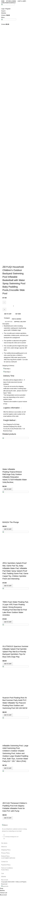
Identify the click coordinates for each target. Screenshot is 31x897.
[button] (7, 818)
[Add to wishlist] (13, 800)
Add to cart (7, 314)
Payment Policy (5, 865)
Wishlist (3, 876)
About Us (4, 846)
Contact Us (4, 861)
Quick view (9, 800)
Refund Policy (5, 856)
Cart (2, 873)
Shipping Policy (5, 850)
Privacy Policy (5, 853)
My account (4, 880)
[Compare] (4, 800)
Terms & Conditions (7, 868)
